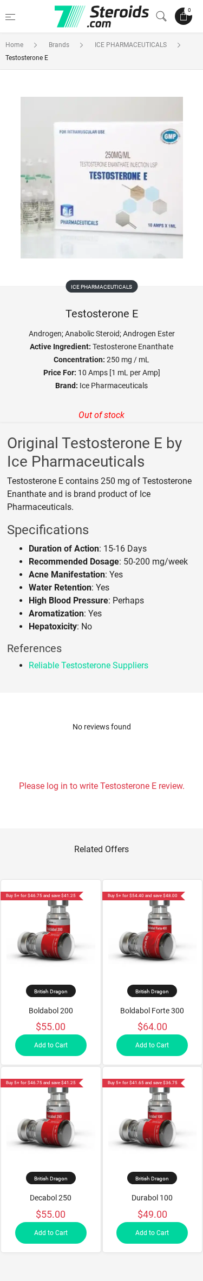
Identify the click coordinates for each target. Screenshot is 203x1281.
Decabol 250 (50, 1197)
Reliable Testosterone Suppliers (88, 665)
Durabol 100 (152, 1197)
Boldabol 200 (51, 1010)
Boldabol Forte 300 (152, 1010)
